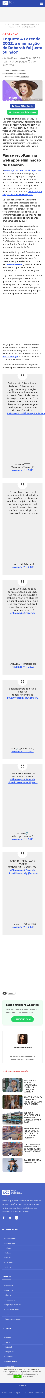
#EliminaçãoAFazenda (22, 612)
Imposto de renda (12, 1309)
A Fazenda (16, 24)
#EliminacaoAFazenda (22, 870)
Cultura (8, 1248)
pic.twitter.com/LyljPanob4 (22, 873)
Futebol (8, 1253)
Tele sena (9, 1356)
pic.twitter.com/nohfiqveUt (23, 782)
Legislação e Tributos (14, 1304)
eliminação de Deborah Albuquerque (22, 170)
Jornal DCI (8, 24)
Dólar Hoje (9, 1290)
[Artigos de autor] (22, 1039)
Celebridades (11, 1238)
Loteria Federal (11, 1361)
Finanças (9, 1295)
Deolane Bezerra (14, 264)
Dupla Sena (10, 1366)
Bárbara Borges (10, 356)
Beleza (8, 1267)
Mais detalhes (28, 1376)
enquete (11, 993)
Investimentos (11, 1300)
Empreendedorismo (13, 1319)
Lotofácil (9, 1347)
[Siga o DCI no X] (10, 1218)
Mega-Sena (10, 1352)
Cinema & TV (10, 1243)
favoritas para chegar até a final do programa (22, 193)
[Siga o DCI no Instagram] (16, 1218)
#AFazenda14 (14, 413)
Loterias (9, 1337)
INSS (7, 1314)
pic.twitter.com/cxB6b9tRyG (22, 697)
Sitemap (22, 1386)
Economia (9, 1285)
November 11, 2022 (23, 470)
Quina (8, 1342)
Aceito (17, 1377)
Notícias (8, 1257)
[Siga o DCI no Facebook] (3, 1218)
